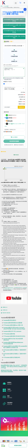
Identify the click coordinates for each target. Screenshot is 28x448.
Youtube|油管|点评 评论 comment (12, 331)
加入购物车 (15, 137)
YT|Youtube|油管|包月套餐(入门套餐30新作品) (14, 350)
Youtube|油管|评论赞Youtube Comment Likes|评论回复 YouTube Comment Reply (14, 328)
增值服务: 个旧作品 (7, 81)
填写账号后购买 (18, 445)
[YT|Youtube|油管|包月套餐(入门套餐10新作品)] (3, 3)
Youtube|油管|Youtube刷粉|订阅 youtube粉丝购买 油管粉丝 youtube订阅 (15, 346)
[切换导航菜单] (16, 2)
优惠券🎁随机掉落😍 (7, 131)
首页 (2, 6)
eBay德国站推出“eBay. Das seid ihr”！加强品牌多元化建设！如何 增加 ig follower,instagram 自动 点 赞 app (14, 367)
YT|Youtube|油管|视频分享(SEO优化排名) (14, 336)
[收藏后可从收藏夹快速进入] (25, 9)
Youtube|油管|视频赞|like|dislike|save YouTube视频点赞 (13, 343)
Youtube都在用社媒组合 (9, 320)
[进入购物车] (20, 2)
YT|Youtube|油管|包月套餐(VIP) (11, 357)
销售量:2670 (4, 307)
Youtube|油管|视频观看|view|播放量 (12, 322)
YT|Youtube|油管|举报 (9, 333)
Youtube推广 (6, 6)
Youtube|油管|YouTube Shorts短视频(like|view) (13, 339)
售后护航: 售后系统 (6, 312)
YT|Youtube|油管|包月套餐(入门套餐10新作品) (14, 354)
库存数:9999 (4, 310)
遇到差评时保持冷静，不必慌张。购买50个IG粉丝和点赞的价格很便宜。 (13, 371)
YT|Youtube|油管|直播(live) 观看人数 (13, 325)
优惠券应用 (21, 107)
